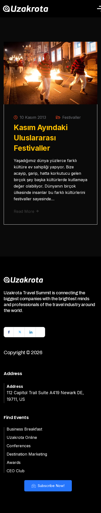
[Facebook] (9, 332)
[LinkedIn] (31, 332)
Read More (25, 211)
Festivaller (71, 117)
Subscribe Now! (50, 485)
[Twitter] (20, 332)
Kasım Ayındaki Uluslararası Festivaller (40, 137)
